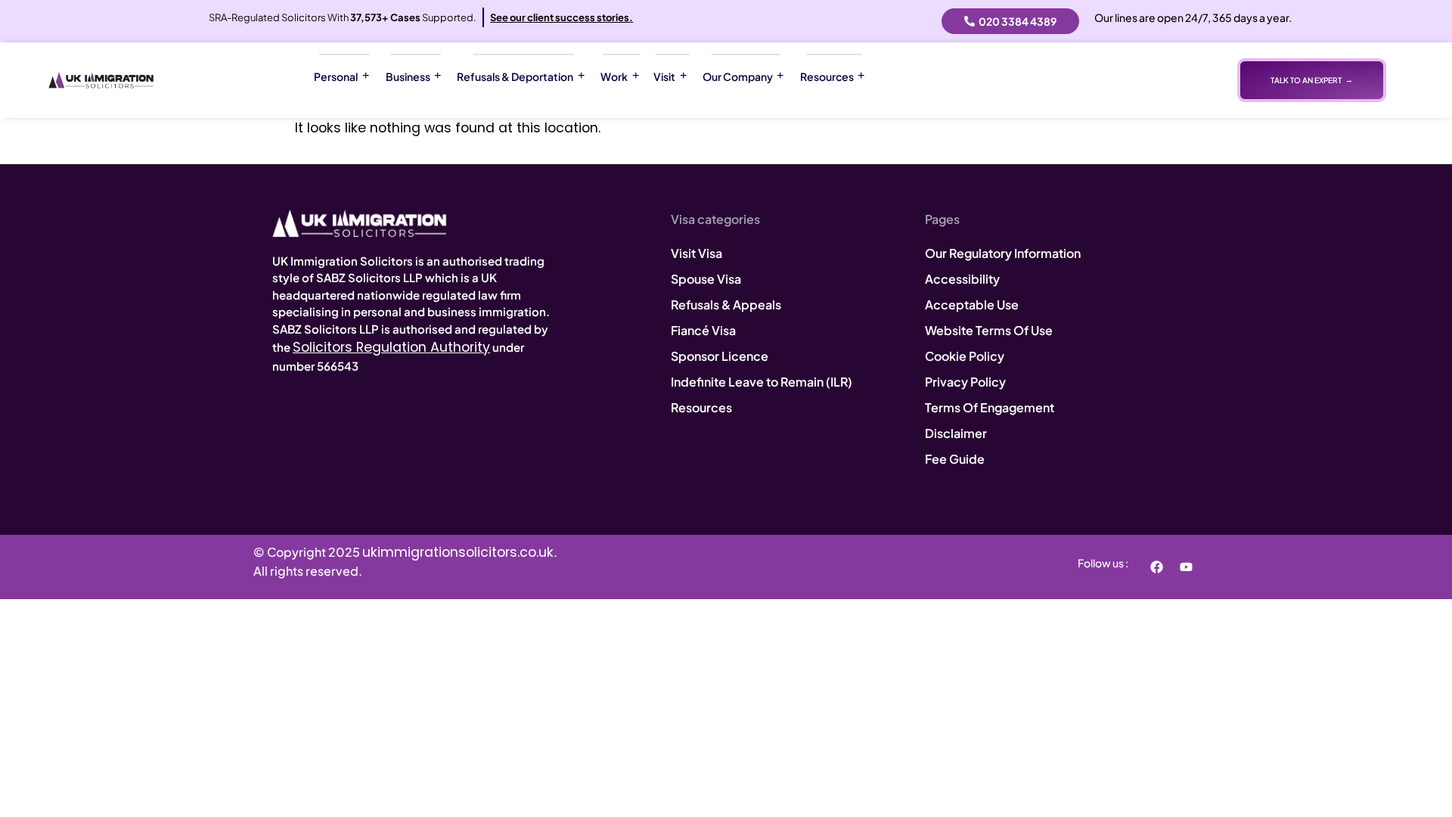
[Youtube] (1186, 566)
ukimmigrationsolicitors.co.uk (458, 552)
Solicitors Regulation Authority (391, 347)
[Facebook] (1156, 566)
